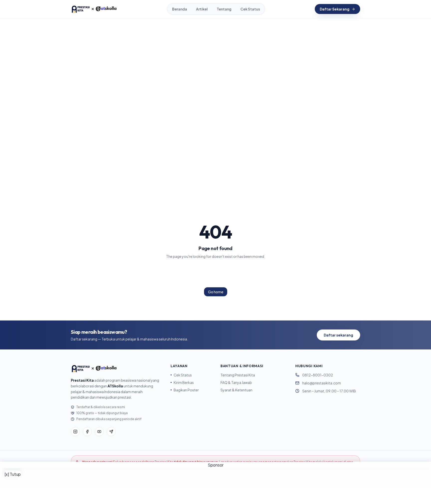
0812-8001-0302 (317, 375)
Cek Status (250, 9)
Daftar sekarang (338, 335)
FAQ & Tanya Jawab (236, 382)
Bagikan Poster (186, 390)
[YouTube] (99, 431)
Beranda (179, 9)
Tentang (224, 9)
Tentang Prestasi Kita (237, 375)
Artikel (202, 9)
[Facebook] (87, 431)
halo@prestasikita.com (321, 383)
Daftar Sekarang (334, 9)
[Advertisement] (215, 478)
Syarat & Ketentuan (236, 390)
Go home (215, 292)
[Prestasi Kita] (94, 9)
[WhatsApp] (111, 431)
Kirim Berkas (184, 382)
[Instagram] (75, 431)
